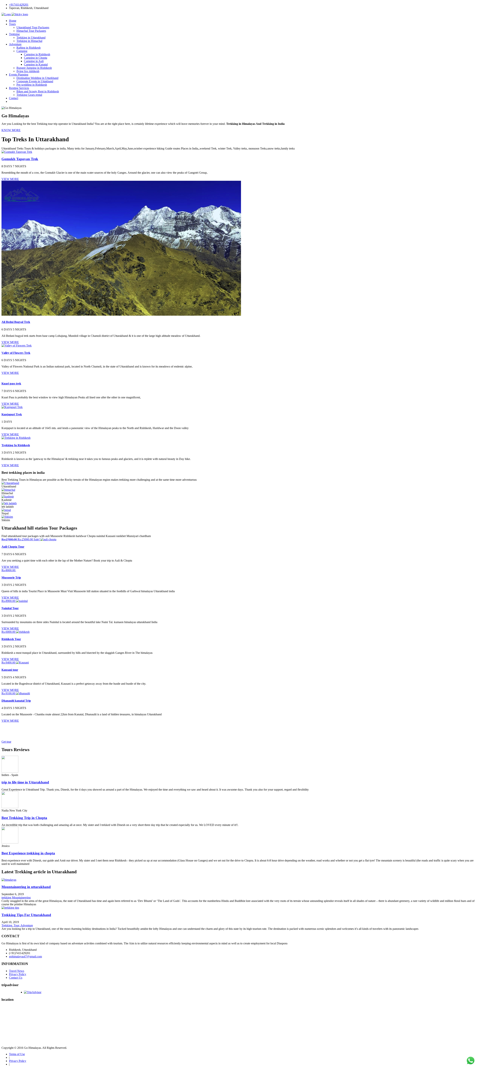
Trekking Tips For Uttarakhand (26, 915)
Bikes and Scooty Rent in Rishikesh (37, 91)
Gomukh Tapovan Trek (19, 159)
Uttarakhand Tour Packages (32, 27)
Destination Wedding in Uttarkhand (37, 78)
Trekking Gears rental (29, 94)
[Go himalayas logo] (14, 14)
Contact (13, 98)
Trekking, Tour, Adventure (17, 925)
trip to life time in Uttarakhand (25, 782)
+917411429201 (18, 4)
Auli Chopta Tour (12, 546)
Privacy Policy (17, 974)
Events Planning (18, 74)
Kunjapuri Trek (11, 414)
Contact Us (15, 977)
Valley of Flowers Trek (15, 352)
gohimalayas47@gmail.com (25, 956)
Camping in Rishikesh (37, 54)
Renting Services (19, 88)
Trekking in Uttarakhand (30, 37)
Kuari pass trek (11, 383)
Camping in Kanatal (36, 64)
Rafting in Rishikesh (28, 47)
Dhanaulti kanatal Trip (16, 700)
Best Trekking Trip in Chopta (24, 818)
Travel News (16, 970)
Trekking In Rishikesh (15, 445)
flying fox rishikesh (27, 71)
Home (12, 20)
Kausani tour (9, 669)
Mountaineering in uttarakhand (26, 887)
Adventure (15, 44)
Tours (12, 24)
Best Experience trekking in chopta (28, 853)
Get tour (6, 741)
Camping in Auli (34, 61)
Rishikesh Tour (11, 639)
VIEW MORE (10, 179)
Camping (21, 51)
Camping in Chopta (35, 57)
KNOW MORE (11, 130)
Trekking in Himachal (29, 40)
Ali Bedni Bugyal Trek (15, 322)
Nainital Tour (10, 608)
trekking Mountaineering (16, 897)
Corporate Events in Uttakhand (34, 81)
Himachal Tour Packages (31, 30)
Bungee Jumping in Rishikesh (34, 67)
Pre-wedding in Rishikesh (31, 84)
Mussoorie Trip (11, 577)
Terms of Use (17, 1054)
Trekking (14, 34)
